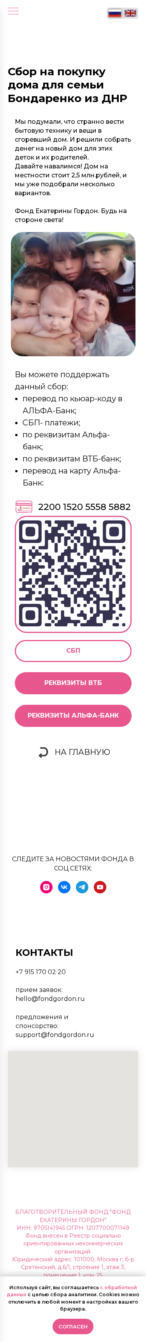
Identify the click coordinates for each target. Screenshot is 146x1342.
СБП (73, 650)
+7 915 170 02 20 (41, 972)
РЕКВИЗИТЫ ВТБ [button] (73, 683)
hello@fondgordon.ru (50, 998)
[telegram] (82, 887)
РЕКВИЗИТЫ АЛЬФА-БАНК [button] (73, 715)
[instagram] (46, 887)
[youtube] (100, 887)
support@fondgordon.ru (55, 1035)
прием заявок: (39, 989)
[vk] (64, 887)
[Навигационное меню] (13, 12)
